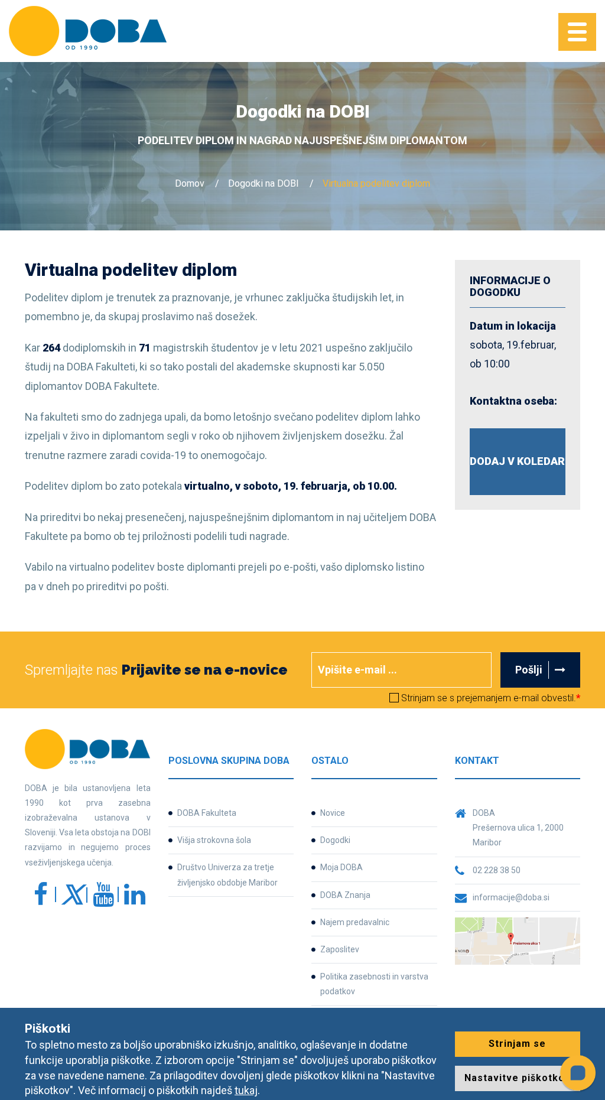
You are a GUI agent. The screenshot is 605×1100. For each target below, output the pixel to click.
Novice (332, 813)
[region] (484, 997)
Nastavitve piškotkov (517, 1077)
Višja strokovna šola (214, 840)
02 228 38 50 (497, 870)
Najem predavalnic (354, 922)
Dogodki (335, 840)
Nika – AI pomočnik (440, 977)
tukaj (246, 1090)
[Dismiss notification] (580, 976)
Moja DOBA (341, 867)
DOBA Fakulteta (206, 813)
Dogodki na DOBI (263, 183)
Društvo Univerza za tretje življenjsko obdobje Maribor (227, 875)
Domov (189, 183)
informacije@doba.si (511, 897)
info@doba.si (370, 785)
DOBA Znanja (345, 895)
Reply (422, 1029)
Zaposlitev (339, 949)
